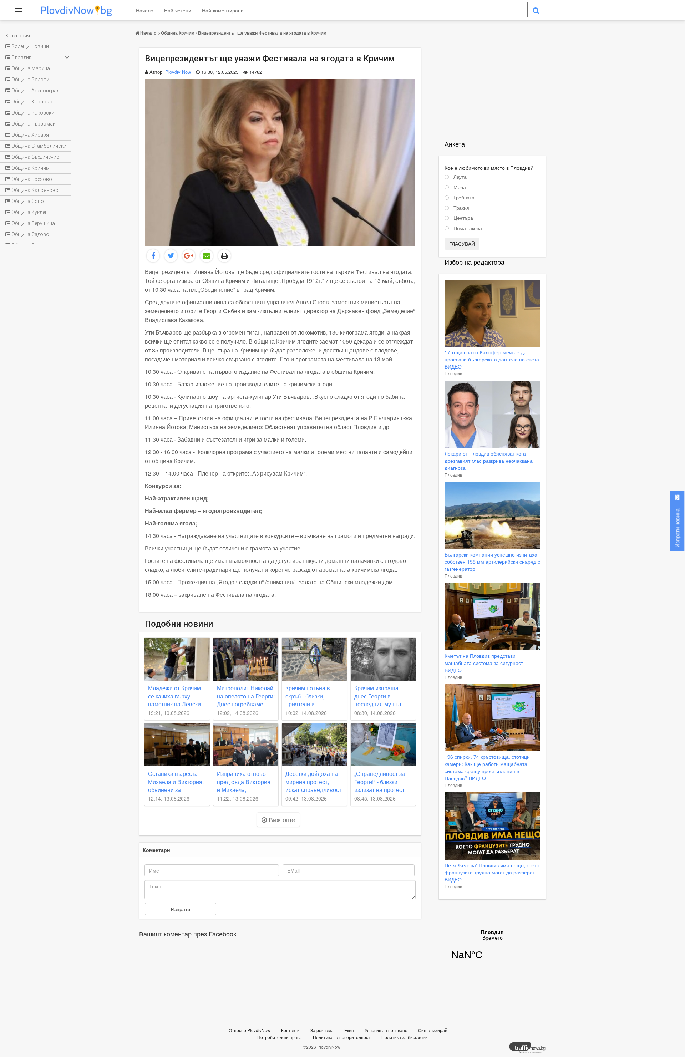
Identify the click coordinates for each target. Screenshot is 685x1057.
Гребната (463, 197)
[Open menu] (18, 9)
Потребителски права (279, 1037)
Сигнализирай (433, 1030)
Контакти (291, 1030)
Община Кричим (177, 32)
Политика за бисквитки (404, 1037)
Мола (459, 187)
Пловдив (453, 373)
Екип (349, 1030)
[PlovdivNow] (530, 1049)
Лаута (459, 177)
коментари (156, 849)
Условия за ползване (387, 1030)
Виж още (281, 819)
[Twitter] (170, 255)
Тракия (461, 208)
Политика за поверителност (341, 1037)
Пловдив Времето (492, 949)
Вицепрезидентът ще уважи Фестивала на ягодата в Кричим (262, 32)
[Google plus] (188, 255)
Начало (144, 10)
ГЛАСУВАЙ (462, 243)
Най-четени (177, 10)
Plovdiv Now (178, 71)
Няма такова (467, 228)
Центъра (463, 218)
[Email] (206, 255)
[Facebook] (153, 255)
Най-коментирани (223, 10)
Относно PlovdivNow (250, 1030)
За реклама (322, 1030)
